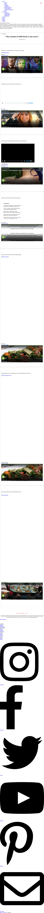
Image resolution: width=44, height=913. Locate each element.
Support (3, 21)
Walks (3, 18)
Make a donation (3, 619)
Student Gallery (7, 13)
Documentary (7, 6)
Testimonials (7, 15)
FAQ (5, 10)
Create (3, 17)
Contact (1, 630)
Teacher (1, 635)
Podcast (6, 4)
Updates (1, 625)
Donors (1, 628)
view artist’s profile (4, 55)
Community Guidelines (9, 9)
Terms (1, 912)
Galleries (4, 16)
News (6, 3)
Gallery (1, 634)
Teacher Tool (7, 14)
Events (1, 637)
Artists (1, 639)
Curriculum (4, 11)
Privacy (4, 912)
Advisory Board (7, 8)
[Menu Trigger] (41, 3)
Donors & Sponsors (8, 7)
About (3, 1)
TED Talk (6, 5)
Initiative (1, 624)
